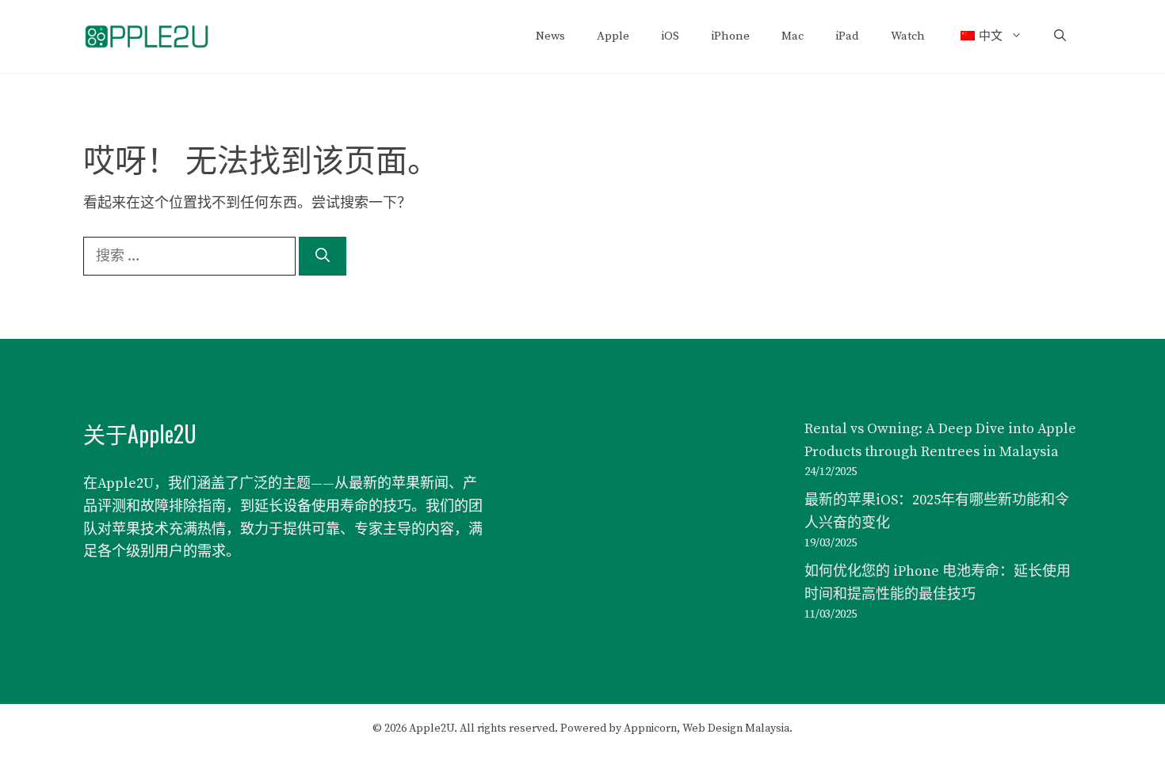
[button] (1060, 36)
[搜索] (322, 256)
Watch (908, 36)
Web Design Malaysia (735, 728)
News (550, 36)
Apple (613, 36)
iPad (847, 36)
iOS (670, 36)
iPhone (730, 36)
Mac (792, 36)
